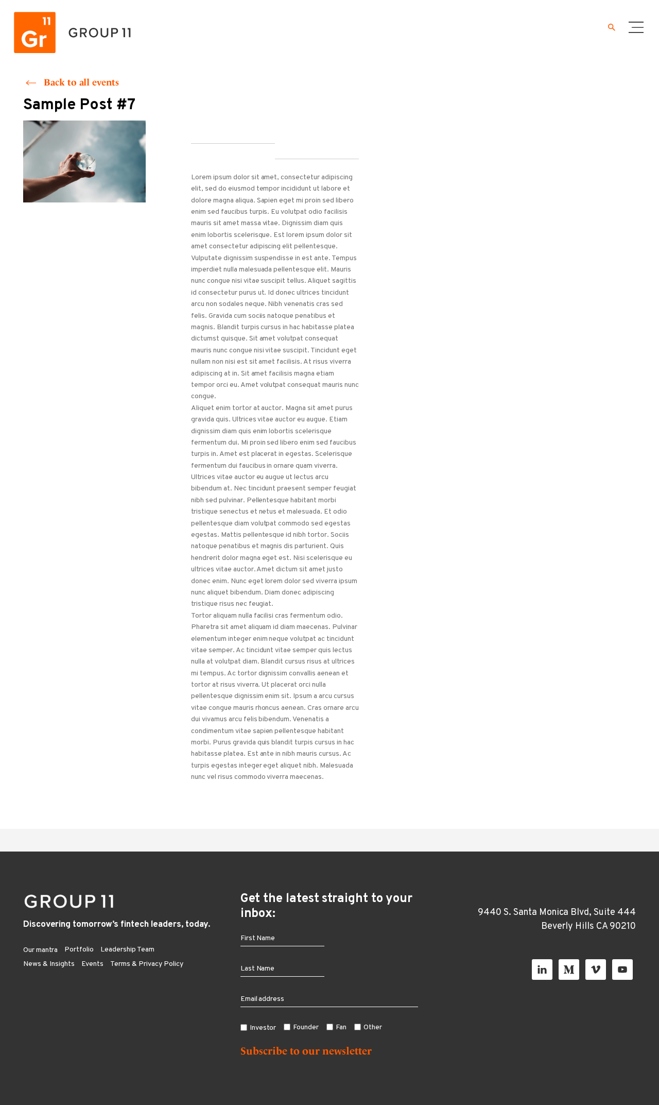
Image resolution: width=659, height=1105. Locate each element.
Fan (341, 1027)
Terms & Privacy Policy (146, 964)
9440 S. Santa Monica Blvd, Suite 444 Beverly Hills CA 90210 (557, 919)
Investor (263, 1028)
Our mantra (40, 950)
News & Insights (49, 964)
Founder (306, 1027)
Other (372, 1027)
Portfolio (79, 949)
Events (92, 964)
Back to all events (81, 82)
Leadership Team (127, 949)
